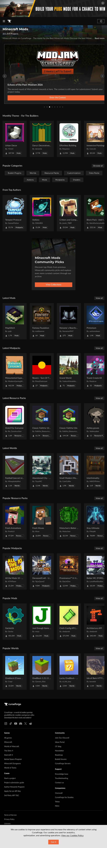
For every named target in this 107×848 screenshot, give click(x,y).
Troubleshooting (61, 778)
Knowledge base (61, 774)
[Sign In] (100, 21)
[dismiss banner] (102, 3)
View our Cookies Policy (72, 836)
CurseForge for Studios (64, 797)
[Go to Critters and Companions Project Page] (69, 213)
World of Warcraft (11, 746)
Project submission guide (14, 783)
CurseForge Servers (62, 764)
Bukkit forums (60, 759)
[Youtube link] (15, 723)
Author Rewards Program (14, 787)
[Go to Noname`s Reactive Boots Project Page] (69, 321)
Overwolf (59, 793)
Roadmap (59, 755)
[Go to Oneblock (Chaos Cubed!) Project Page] (15, 671)
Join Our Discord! (62, 738)
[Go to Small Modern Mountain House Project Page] (69, 471)
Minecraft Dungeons (12, 764)
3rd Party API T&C (11, 795)
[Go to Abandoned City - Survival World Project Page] (42, 471)
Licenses (7, 824)
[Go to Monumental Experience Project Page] (15, 371)
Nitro (57, 806)
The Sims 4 (8, 751)
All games (8, 738)
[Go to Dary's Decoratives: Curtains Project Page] (42, 139)
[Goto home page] (9, 21)
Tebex (57, 802)
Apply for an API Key (12, 791)
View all (99, 298)
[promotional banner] (53, 8)
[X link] (25, 723)
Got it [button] (53, 842)
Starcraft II (8, 755)
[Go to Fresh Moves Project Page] (42, 521)
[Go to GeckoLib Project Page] (15, 621)
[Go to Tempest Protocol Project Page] (15, 213)
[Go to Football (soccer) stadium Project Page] (15, 471)
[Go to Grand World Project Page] (69, 371)
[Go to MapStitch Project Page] (15, 321)
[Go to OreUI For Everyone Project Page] (15, 421)
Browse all (98, 166)
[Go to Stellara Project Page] (42, 213)
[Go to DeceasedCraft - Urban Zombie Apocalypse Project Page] (42, 571)
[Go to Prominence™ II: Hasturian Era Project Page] (69, 571)
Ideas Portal (59, 742)
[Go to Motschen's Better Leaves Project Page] (69, 521)
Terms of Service (10, 815)
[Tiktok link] (10, 723)
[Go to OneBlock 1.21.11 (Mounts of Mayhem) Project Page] (42, 671)
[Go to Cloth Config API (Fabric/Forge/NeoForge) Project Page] (69, 621)
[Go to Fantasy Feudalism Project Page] (42, 321)
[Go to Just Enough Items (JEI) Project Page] (42, 621)
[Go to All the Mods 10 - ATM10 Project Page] (15, 571)
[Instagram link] (5, 723)
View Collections (53, 285)
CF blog (58, 746)
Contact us (59, 783)
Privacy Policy (9, 819)
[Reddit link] (30, 723)
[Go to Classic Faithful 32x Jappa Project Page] (42, 421)
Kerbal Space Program (13, 759)
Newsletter (59, 751)
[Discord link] (20, 723)
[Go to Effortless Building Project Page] (69, 139)
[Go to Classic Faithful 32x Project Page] (69, 421)
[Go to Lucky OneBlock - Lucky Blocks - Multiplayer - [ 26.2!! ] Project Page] (69, 671)
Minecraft (8, 742)
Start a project (10, 778)
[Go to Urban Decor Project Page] (15, 139)
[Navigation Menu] (4, 21)
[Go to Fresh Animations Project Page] (15, 521)
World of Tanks (10, 768)
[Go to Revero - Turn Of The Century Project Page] (42, 371)
